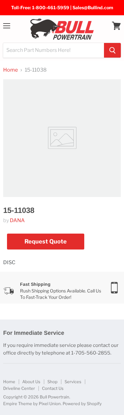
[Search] (112, 50)
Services (73, 381)
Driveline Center (19, 388)
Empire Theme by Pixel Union (32, 403)
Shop (52, 381)
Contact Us (53, 388)
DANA (17, 220)
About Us (31, 381)
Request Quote (45, 241)
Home (10, 70)
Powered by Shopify (82, 403)
